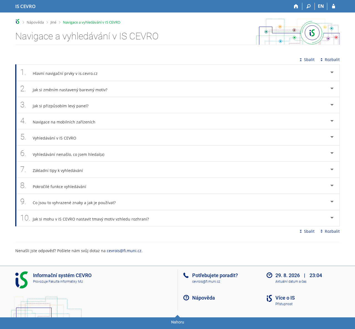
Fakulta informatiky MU (66, 282)
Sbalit (309, 59)
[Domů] (296, 6)
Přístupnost (284, 304)
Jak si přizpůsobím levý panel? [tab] (54, 104)
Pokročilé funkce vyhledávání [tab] (53, 185)
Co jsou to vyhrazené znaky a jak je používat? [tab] (68, 201)
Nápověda (35, 22)
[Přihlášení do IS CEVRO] (333, 6)
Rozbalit (332, 59)
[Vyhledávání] (308, 6)
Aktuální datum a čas (290, 282)
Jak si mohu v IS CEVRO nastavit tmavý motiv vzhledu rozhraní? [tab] (84, 217)
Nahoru (177, 322)
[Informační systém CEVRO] (17, 21)
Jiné (53, 22)
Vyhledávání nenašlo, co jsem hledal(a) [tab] (62, 153)
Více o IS (285, 298)
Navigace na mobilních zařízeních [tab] (57, 120)
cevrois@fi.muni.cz (124, 250)
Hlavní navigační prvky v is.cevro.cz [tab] (59, 72)
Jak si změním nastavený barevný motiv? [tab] (63, 88)
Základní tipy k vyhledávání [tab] (51, 169)
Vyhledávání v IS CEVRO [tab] (48, 136)
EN (321, 6)
